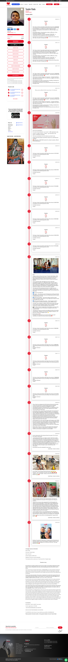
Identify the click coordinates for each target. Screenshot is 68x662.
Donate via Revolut (15, 50)
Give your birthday (16, 75)
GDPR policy (8, 660)
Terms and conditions (14, 660)
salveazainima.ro (11, 658)
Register (52, 0)
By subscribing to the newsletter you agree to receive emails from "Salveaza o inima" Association (19, 629)
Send (60, 627)
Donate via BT (15, 59)
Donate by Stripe (15, 56)
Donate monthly (15, 41)
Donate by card (15, 47)
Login (56, 4)
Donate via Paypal (15, 53)
